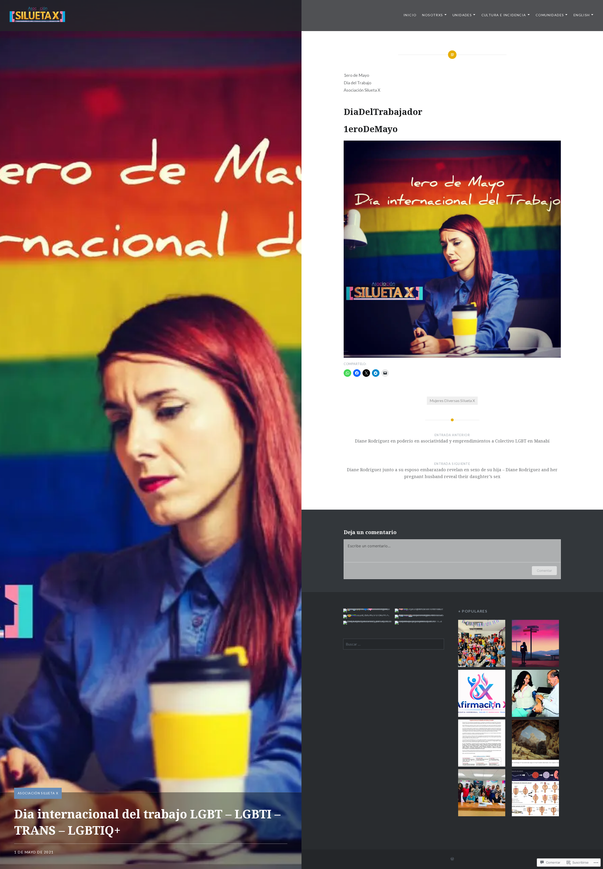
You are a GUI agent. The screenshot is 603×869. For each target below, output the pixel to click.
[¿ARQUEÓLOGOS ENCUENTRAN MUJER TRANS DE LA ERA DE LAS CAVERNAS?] (535, 743)
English (582, 15)
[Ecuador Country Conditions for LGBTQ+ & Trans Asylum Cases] (535, 644)
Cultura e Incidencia (503, 15)
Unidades (462, 15)
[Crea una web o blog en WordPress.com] (452, 859)
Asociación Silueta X (38, 793)
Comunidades (550, 15)
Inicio (409, 15)
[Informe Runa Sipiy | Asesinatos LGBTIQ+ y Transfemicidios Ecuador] (481, 793)
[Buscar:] (393, 644)
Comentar (544, 571)
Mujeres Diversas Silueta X (452, 400)
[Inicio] (481, 644)
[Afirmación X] (481, 694)
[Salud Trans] (535, 694)
